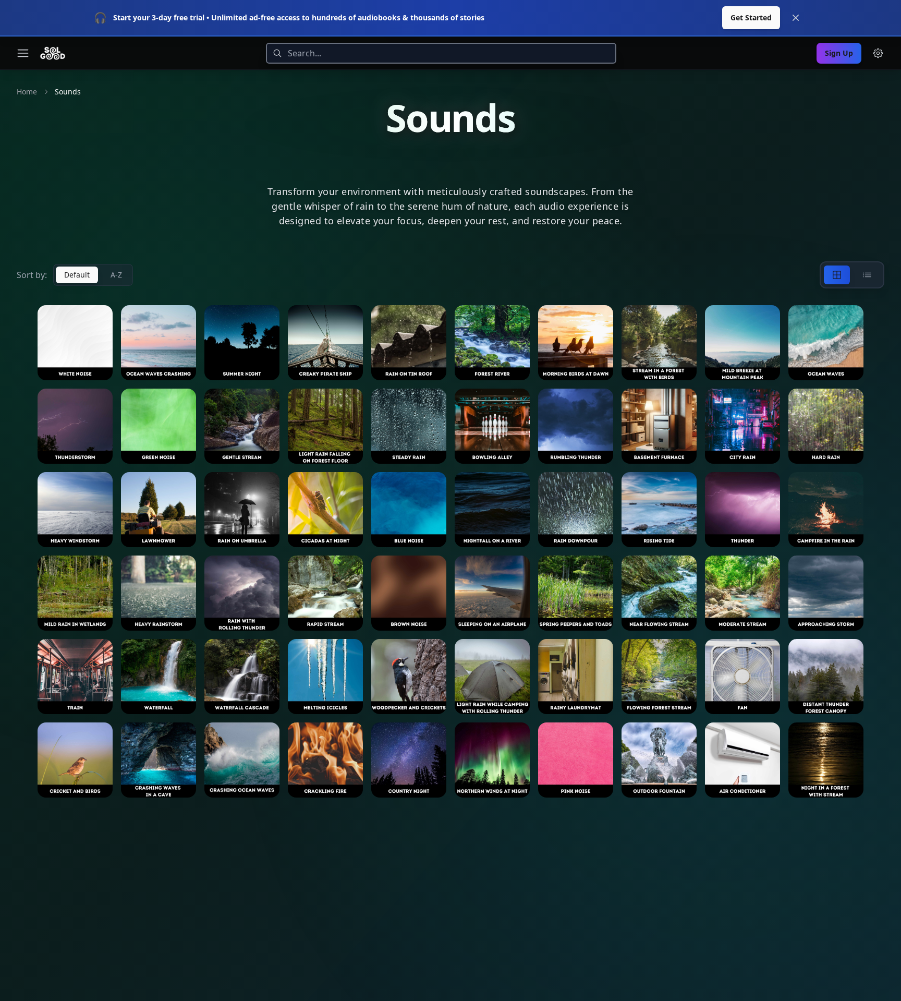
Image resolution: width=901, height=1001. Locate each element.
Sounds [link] (68, 92)
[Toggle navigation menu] (23, 53)
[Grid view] (837, 275)
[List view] (867, 275)
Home (27, 92)
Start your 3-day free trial (158, 17)
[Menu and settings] (878, 53)
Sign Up (839, 53)
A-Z (116, 275)
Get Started (751, 17)
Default (77, 275)
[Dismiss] (795, 17)
